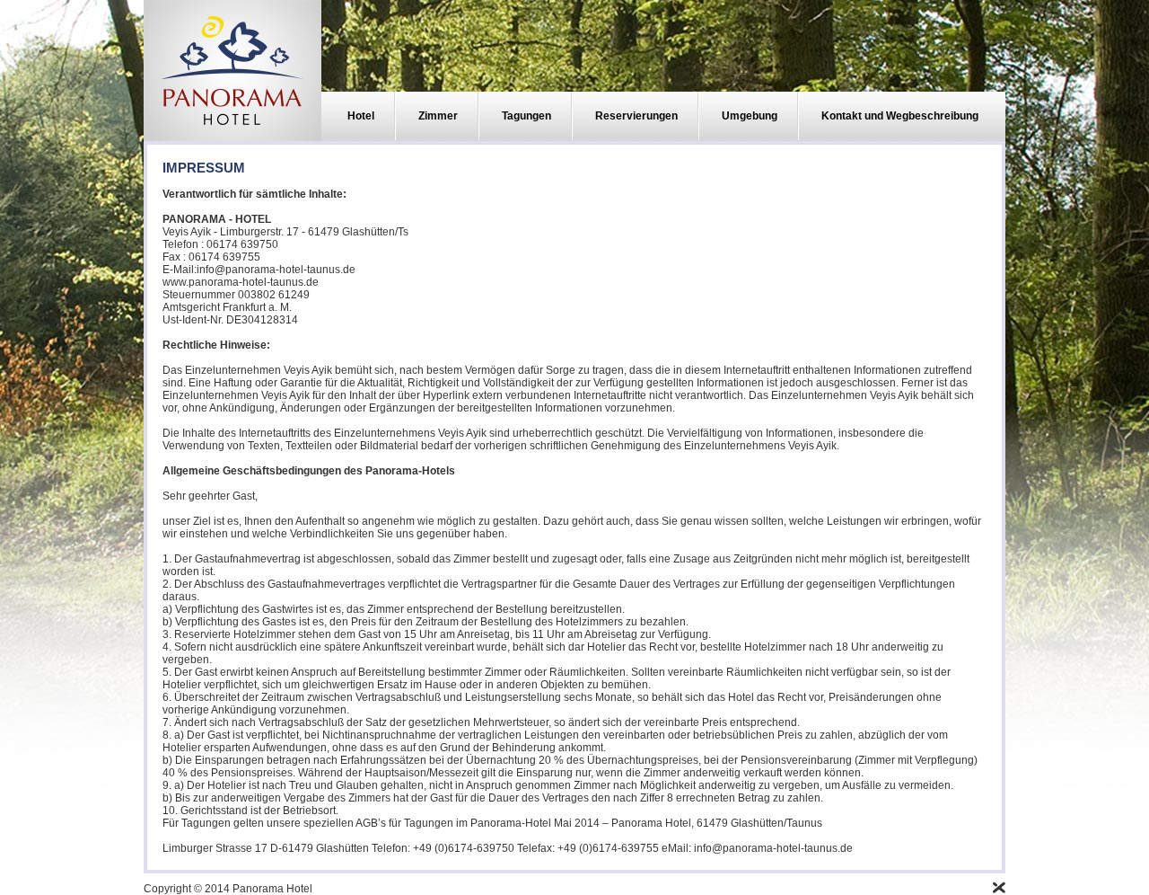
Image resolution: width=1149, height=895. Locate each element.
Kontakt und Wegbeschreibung (899, 116)
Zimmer (438, 116)
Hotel (360, 116)
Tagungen (526, 116)
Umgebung (749, 116)
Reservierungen (636, 116)
